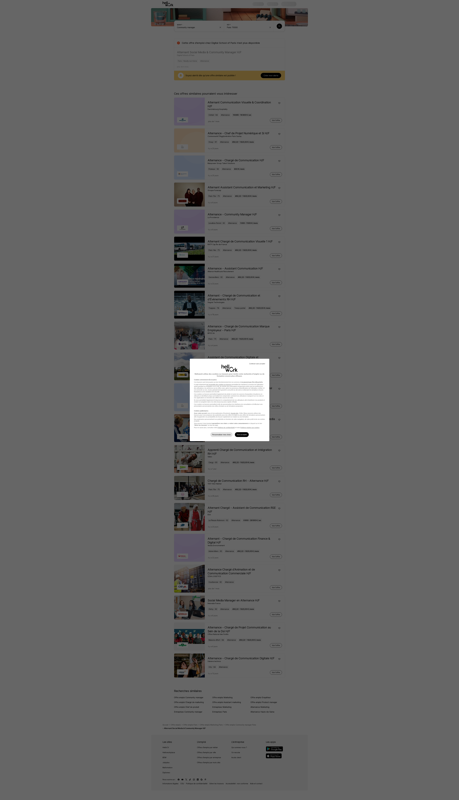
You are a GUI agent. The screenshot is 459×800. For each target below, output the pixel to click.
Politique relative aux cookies (249, 427)
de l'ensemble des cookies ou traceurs (218, 384)
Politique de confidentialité (226, 427)
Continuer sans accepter (257, 364)
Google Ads (234, 413)
